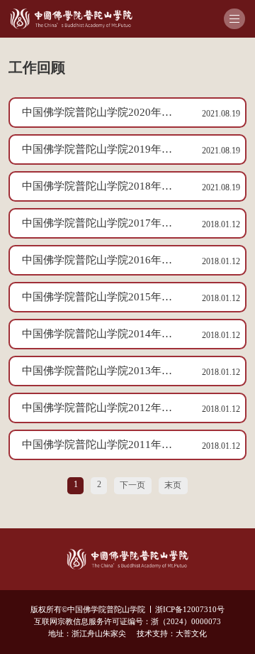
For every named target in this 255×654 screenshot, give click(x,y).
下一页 (132, 485)
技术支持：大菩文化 (172, 634)
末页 (172, 485)
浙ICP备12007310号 (190, 610)
